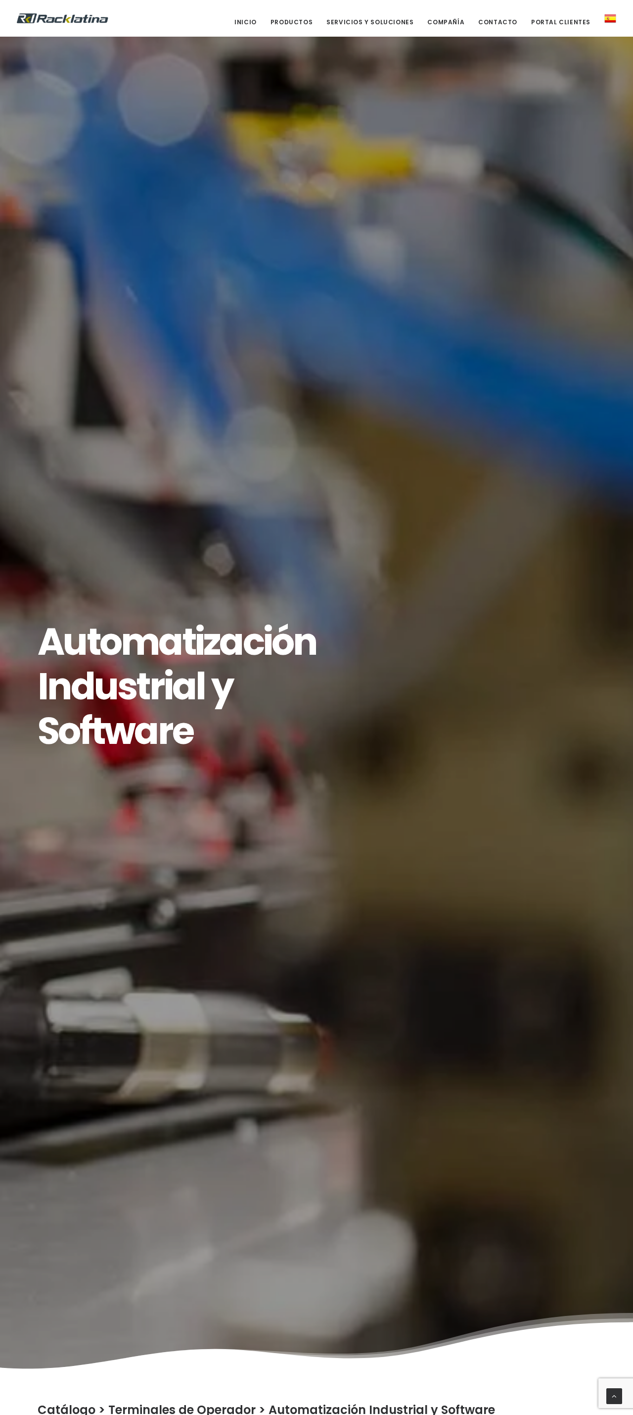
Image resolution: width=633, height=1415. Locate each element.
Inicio (245, 22)
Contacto (497, 22)
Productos (292, 22)
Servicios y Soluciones (369, 22)
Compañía (445, 22)
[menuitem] (249, 22)
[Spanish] (606, 18)
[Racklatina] (62, 18)
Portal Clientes (560, 22)
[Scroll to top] (614, 1395)
